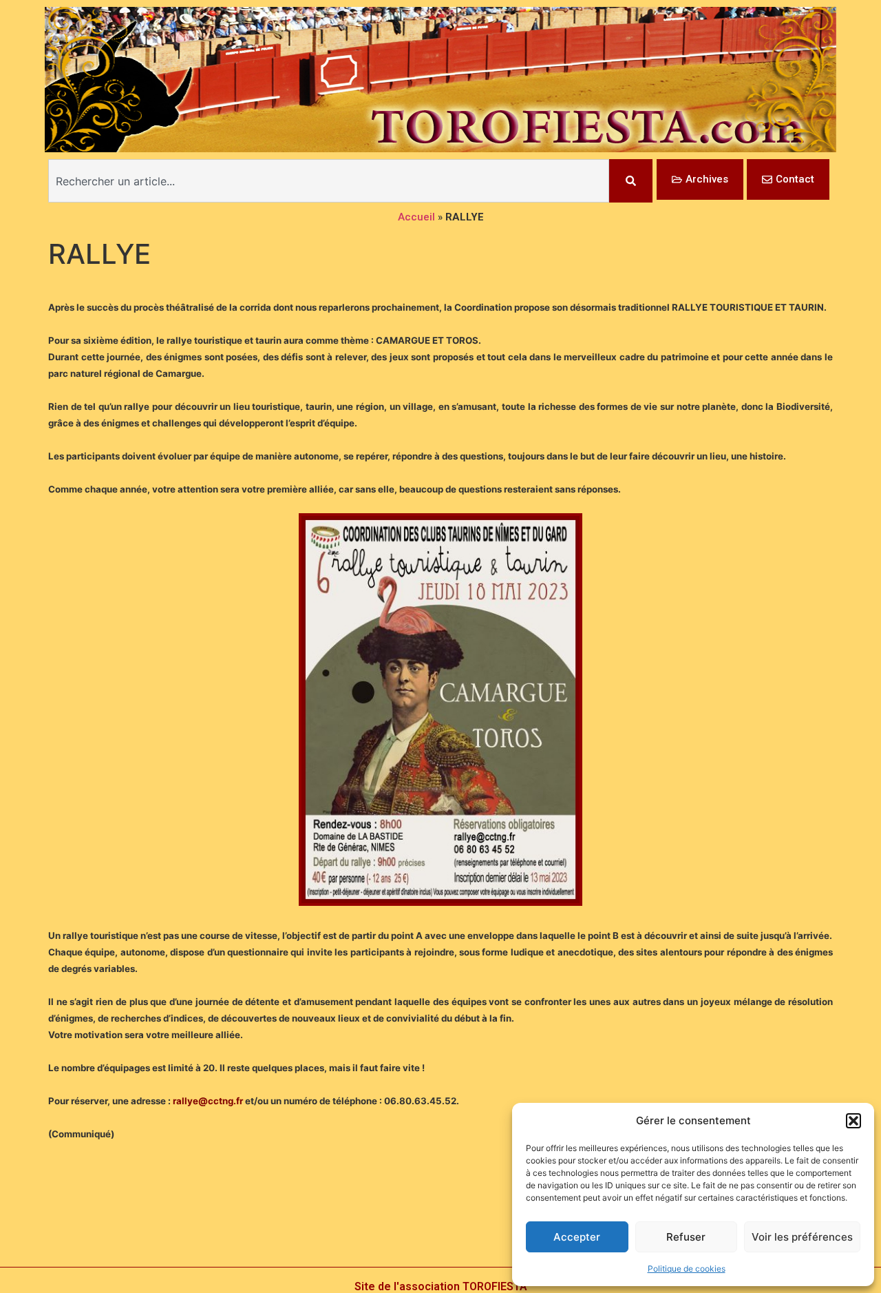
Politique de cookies (686, 1268)
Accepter (576, 1236)
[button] (853, 1121)
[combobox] (328, 181)
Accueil (416, 217)
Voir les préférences (802, 1236)
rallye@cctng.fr (208, 1100)
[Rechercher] (630, 181)
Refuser (685, 1236)
